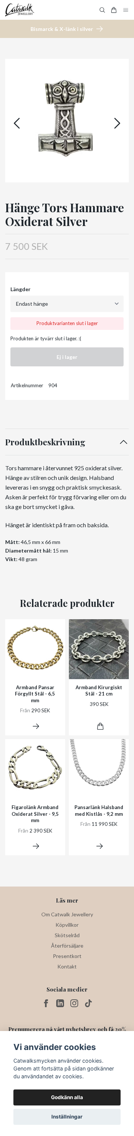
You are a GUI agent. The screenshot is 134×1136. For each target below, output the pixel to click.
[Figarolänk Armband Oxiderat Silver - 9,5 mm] (36, 846)
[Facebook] (46, 1003)
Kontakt (67, 966)
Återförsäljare (67, 945)
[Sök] (102, 10)
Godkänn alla (67, 1097)
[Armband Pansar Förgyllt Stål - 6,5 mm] (36, 726)
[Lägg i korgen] (100, 726)
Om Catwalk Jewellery (67, 914)
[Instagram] (74, 1003)
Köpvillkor (67, 925)
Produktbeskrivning (45, 442)
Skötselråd (67, 935)
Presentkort (67, 956)
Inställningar (67, 1117)
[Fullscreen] (67, 120)
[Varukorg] (114, 10)
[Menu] (126, 10)
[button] (117, 123)
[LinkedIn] (60, 1003)
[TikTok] (88, 1003)
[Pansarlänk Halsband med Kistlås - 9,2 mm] (99, 846)
